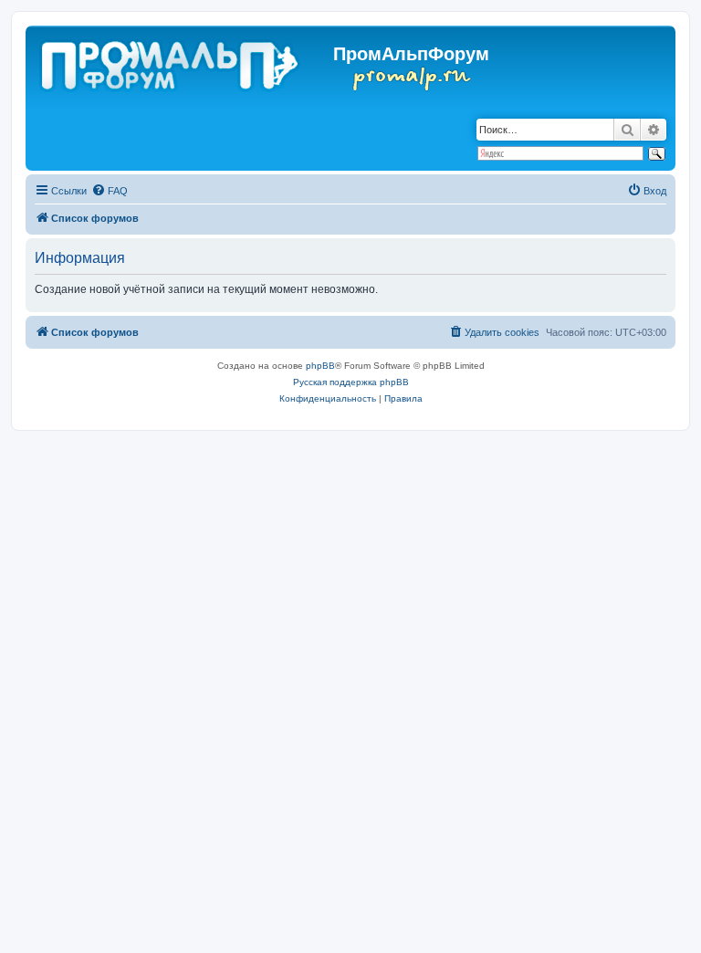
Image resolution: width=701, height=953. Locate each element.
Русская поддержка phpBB (351, 382)
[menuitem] (109, 191)
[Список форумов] (171, 62)
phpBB (320, 366)
